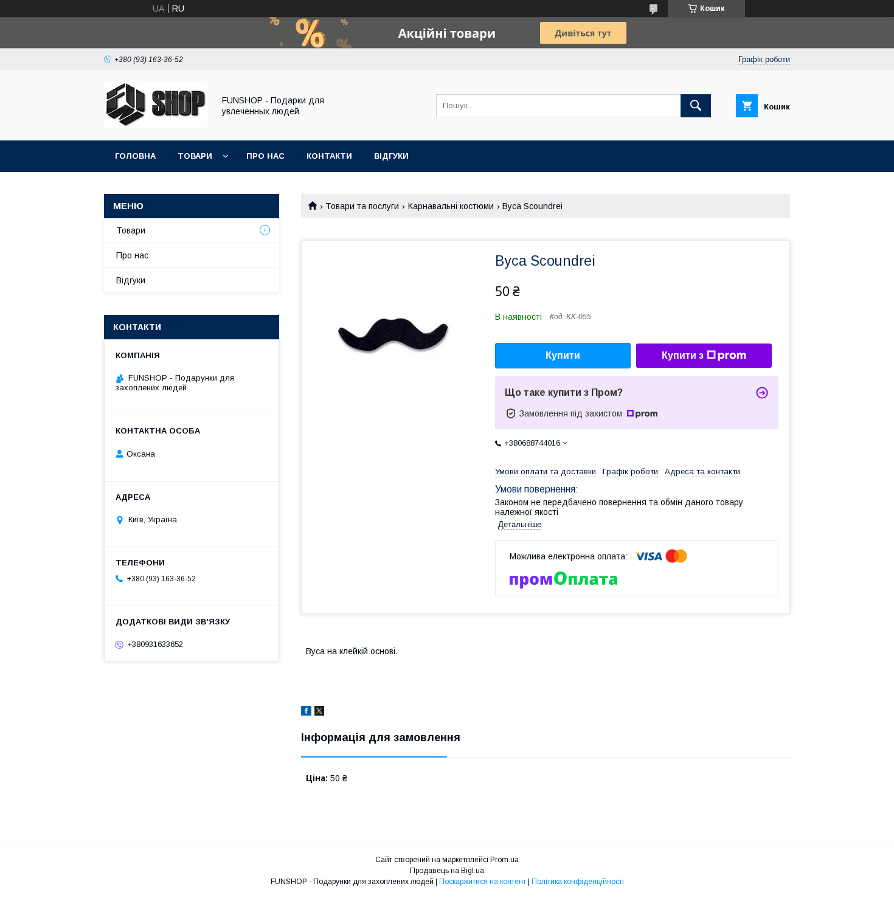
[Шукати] (696, 105)
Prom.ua (504, 859)
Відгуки (391, 156)
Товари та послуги (362, 206)
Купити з (683, 355)
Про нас (265, 156)
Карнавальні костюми (451, 206)
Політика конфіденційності (578, 881)
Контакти (329, 156)
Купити (563, 355)
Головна (135, 156)
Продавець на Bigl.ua (447, 870)
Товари (195, 156)
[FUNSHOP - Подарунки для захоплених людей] (155, 125)
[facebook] (306, 712)
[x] (319, 712)
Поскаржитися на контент (482, 881)
